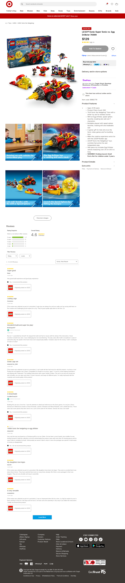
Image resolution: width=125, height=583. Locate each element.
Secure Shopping (62, 553)
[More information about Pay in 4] (100, 64)
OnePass (22, 549)
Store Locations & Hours (64, 542)
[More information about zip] (108, 64)
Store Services (61, 556)
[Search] (22, 4)
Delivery (59, 549)
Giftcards (22, 539)
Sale (117, 11)
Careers (40, 537)
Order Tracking (61, 537)
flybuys (22, 542)
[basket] (116, 4)
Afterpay (22, 546)
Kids (45, 11)
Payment (59, 546)
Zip (20, 544)
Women (30, 11)
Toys (68, 11)
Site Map (73, 576)
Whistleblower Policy (48, 576)
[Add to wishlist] (113, 49)
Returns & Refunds (62, 551)
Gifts (100, 11)
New (21, 11)
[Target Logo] (9, 4)
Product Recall (43, 542)
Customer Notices (44, 539)
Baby (53, 11)
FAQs (58, 539)
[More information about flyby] (106, 55)
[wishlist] (112, 4)
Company (41, 534)
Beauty (91, 11)
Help (57, 534)
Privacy (38, 576)
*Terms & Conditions (62, 576)
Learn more (86, 87)
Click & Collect (61, 544)
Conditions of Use (28, 576)
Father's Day (11, 11)
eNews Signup (24, 537)
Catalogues (23, 534)
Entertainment (79, 11)
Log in (94, 87)
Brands (108, 11)
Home (60, 11)
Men (38, 11)
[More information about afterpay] (91, 64)
